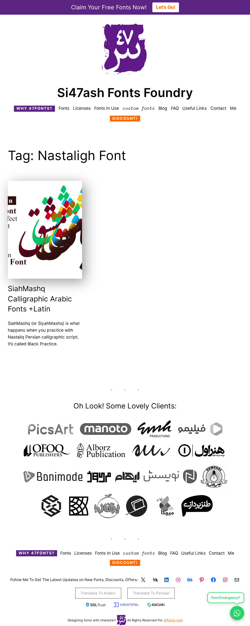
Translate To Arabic (98, 593)
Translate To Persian (151, 593)
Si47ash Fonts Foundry (125, 92)
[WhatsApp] (237, 613)
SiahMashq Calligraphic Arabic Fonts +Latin (40, 298)
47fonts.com (173, 620)
